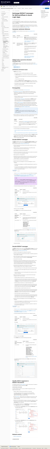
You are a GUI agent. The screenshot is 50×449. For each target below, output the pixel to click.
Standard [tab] (18, 306)
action (17, 66)
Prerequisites (42, 13)
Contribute (45, 448)
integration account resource (19, 91)
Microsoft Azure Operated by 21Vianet (26, 448)
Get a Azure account (26, 89)
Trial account (47, 8)
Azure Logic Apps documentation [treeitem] (3, 14)
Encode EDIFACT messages (44, 14)
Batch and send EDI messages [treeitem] (5, 52)
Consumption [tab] (14, 306)
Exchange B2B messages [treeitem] (6, 37)
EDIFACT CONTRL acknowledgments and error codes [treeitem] (6, 46)
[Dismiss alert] (48, 1)
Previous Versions (39, 448)
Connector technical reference (45, 12)
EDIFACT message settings (26, 106)
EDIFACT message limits (27, 41)
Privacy (19, 448)
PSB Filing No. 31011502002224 (13, 448)
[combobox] (5, 11)
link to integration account (26, 121)
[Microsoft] (1, 6)
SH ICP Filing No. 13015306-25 (4, 448)
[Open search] (48, 6)
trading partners (22, 98)
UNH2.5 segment (23, 384)
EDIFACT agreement (20, 102)
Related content (43, 17)
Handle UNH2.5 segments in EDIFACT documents (44, 16)
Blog (42, 448)
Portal (43, 8)
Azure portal (18, 173)
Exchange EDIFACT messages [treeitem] (5, 42)
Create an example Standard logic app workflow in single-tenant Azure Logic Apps (26, 132)
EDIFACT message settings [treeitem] (5, 44)
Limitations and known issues (24, 143)
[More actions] (37, 10)
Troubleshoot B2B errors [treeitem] (6, 56)
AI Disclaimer (34, 448)
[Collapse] (9, 10)
